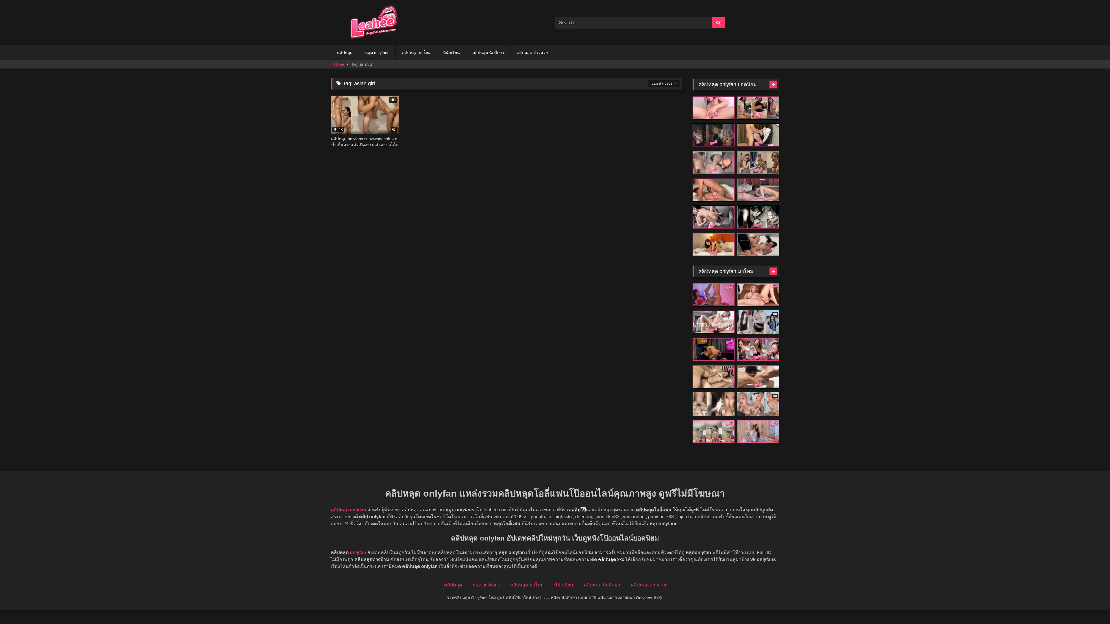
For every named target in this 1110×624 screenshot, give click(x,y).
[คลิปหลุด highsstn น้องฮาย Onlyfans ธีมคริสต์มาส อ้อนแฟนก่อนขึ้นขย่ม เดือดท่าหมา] (714, 295)
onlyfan (358, 552)
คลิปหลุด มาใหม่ (416, 52)
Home (339, 64)
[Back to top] (1092, 606)
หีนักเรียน (451, 52)
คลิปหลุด (345, 52)
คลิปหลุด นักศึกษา (488, 52)
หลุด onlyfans (377, 52)
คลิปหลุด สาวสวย (532, 52)
